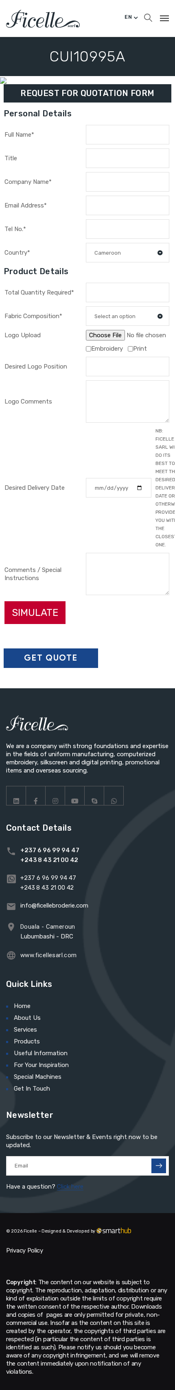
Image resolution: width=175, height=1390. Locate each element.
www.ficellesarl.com (48, 955)
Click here (70, 1186)
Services (25, 1029)
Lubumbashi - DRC (46, 936)
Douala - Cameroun (47, 926)
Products (27, 1041)
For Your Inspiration (41, 1065)
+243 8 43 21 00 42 (49, 860)
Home (22, 1006)
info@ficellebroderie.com (54, 905)
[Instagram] (55, 795)
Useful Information (41, 1053)
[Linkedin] (16, 795)
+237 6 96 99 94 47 (49, 850)
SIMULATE (35, 612)
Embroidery (107, 348)
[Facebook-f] (36, 795)
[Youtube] (75, 795)
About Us (27, 1017)
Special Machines (37, 1076)
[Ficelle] (43, 18)
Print (140, 348)
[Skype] (94, 795)
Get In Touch (32, 1088)
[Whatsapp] (114, 795)
